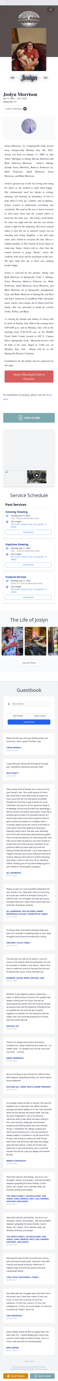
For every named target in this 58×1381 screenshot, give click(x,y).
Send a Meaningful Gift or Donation (29, 376)
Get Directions (28, 532)
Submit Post (29, 722)
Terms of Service (36, 1369)
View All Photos (29, 663)
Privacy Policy (21, 1369)
